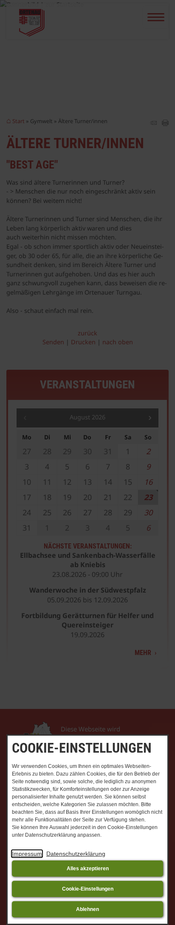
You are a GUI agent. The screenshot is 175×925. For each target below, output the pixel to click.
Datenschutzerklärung (75, 853)
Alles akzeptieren (88, 869)
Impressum (27, 853)
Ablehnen (87, 909)
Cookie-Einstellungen (87, 889)
